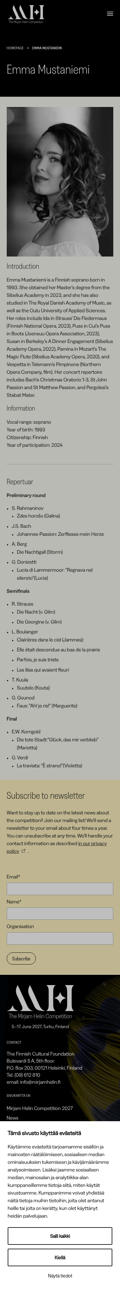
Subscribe (21, 958)
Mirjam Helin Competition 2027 (40, 1108)
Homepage (15, 47)
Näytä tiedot (60, 1276)
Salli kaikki (60, 1236)
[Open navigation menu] (110, 14)
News (13, 1117)
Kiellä (60, 1257)
